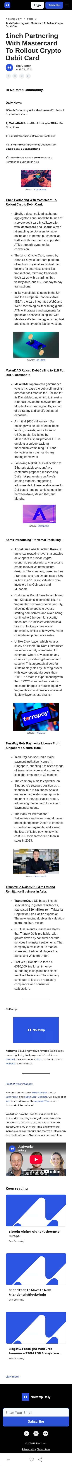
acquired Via (41, 1101)
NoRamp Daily (14, 18)
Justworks (12, 1097)
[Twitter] (26, 1433)
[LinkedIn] (36, 1433)
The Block (40, 360)
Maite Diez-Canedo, (36, 1097)
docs (39, 1059)
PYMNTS (40, 733)
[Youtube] (46, 1433)
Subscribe (54, 5)
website (10, 1063)
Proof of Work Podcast (19, 1084)
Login (37, 5)
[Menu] (67, 4)
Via (8, 1101)
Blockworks (43, 526)
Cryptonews (40, 189)
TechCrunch (40, 876)
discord (10, 1059)
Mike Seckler (39, 1092)
